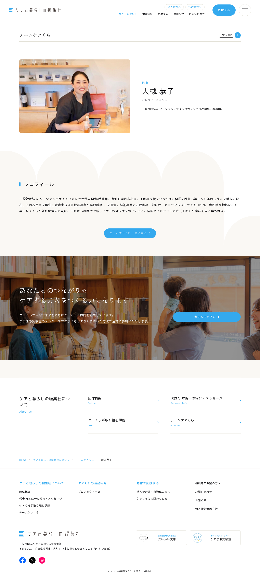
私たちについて (128, 14)
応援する (163, 14)
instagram (42, 560)
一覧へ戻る (226, 35)
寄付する (224, 10)
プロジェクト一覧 (89, 491)
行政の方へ (195, 7)
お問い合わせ (197, 14)
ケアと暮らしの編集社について (41, 483)
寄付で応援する (148, 483)
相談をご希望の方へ (207, 483)
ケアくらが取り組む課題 (34, 505)
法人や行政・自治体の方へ (153, 491)
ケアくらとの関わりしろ (152, 498)
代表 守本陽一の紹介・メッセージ (40, 498)
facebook (22, 560)
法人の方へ (174, 7)
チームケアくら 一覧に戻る (128, 233)
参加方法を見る (204, 317)
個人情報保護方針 (206, 508)
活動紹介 (147, 14)
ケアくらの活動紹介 (92, 483)
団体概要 (24, 491)
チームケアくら (29, 512)
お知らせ (178, 14)
